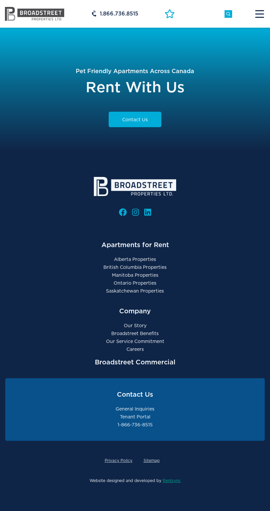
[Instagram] (135, 212)
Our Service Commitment (135, 341)
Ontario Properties (135, 283)
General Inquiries (135, 409)
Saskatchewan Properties (135, 291)
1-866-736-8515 (135, 424)
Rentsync (172, 480)
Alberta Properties (135, 259)
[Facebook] (123, 212)
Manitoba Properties (135, 275)
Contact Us (135, 119)
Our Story (135, 325)
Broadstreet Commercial (135, 362)
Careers (135, 349)
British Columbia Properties (135, 267)
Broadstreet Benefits (135, 333)
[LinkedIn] (147, 212)
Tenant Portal (135, 416)
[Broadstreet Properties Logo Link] (34, 13)
